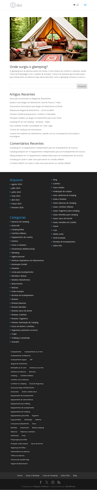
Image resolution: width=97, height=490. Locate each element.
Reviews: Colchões (19, 314)
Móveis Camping (38, 428)
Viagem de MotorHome (19, 464)
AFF (31, 360)
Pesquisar (82, 86)
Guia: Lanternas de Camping (64, 195)
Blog (55, 179)
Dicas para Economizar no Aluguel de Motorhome (30, 98)
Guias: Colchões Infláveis (63, 207)
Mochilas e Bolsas (18, 276)
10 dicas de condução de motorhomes (25, 129)
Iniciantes (15, 268)
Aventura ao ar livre (37, 368)
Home (55, 226)
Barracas (32, 372)
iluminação (28, 420)
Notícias (14, 287)
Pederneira (15, 436)
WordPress (70, 486)
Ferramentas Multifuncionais (23, 249)
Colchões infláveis (18, 233)
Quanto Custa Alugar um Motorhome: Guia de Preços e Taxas (35, 102)
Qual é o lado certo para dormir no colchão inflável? (42, 159)
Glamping (15, 252)
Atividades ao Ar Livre (18, 368)
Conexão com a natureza (20, 380)
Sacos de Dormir (37, 444)
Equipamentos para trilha (20, 416)
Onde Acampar (17, 291)
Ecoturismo (15, 392)
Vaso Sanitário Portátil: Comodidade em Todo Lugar (31, 126)
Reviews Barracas (18, 303)
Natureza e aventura (27, 432)
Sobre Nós (57, 245)
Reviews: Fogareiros (19, 318)
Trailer (14, 334)
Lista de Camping (50, 475)
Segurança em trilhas (18, 448)
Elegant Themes (41, 486)
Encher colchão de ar (29, 392)
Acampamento (16, 352)
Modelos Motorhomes (20, 280)
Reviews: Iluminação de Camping (24, 322)
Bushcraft (15, 225)
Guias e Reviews (59, 199)
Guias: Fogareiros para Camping (66, 211)
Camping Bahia (17, 229)
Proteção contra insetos (19, 444)
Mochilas (14, 428)
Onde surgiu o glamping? (29, 66)
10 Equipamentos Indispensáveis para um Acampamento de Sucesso (49, 148)
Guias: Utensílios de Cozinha (64, 222)
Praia (24, 436)
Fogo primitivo (16, 420)
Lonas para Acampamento (22, 272)
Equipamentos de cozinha (22, 237)
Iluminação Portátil (19, 264)
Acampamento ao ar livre (34, 352)
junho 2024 (16, 192)
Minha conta (58, 234)
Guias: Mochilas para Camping (65, 214)
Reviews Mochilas (18, 307)
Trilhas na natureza (17, 456)
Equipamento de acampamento (22, 396)
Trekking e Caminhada (20, 338)
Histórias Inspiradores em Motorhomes (27, 260)
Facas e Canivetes (18, 245)
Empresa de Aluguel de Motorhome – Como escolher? (32, 110)
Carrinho (56, 183)
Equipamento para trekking (20, 404)
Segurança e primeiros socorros (24, 330)
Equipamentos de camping (20, 412)
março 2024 (16, 203)
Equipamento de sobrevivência (22, 400)
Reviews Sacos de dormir (21, 311)
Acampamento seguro (19, 360)
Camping (14, 376)
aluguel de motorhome (19, 364)
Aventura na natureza (18, 372)
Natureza (14, 432)
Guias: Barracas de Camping (64, 203)
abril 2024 (15, 200)
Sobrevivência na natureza (20, 452)
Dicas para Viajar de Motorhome (22, 388)
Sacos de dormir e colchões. (23, 326)
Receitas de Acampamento (22, 295)
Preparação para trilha (19, 440)
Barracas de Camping (20, 221)
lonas (34, 424)
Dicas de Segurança (36, 384)
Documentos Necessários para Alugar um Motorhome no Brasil (36, 106)
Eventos (14, 241)
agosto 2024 (16, 184)
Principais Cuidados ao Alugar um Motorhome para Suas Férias (36, 118)
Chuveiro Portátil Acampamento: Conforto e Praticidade (32, 114)
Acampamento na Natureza (20, 356)
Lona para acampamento (20, 424)
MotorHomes (17, 283)
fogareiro (35, 416)
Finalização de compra (62, 191)
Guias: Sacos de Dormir (62, 218)
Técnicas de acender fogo (20, 460)
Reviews (14, 299)
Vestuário (15, 342)
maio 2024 (15, 196)
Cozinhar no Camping (18, 384)
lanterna (38, 420)
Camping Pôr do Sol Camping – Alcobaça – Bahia (30, 122)
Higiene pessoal (17, 256)
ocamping (14, 148)
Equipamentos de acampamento (22, 408)
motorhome (24, 428)
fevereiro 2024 (17, 207)
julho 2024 (15, 188)
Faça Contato (58, 187)
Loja (55, 230)
